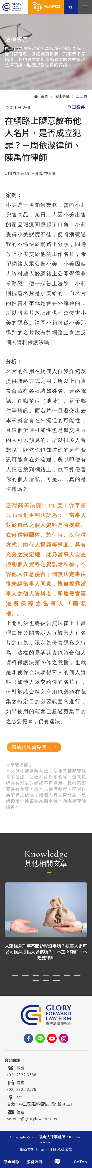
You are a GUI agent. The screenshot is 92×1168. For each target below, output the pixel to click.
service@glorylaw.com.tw (32, 1118)
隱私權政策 (62, 1149)
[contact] (57, 1161)
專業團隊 (11, 1162)
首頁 (44, 96)
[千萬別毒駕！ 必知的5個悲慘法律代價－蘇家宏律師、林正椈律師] (46, 909)
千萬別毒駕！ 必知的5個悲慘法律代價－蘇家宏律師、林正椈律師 (46, 949)
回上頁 (82, 96)
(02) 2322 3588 (21, 1074)
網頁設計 (27, 1149)
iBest (45, 1149)
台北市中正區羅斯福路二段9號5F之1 (40, 1103)
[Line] (40, 1038)
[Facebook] (28, 1038)
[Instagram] (63, 1038)
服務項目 (34, 1162)
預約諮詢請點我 (29, 747)
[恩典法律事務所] (11, 7)
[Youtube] (52, 1038)
